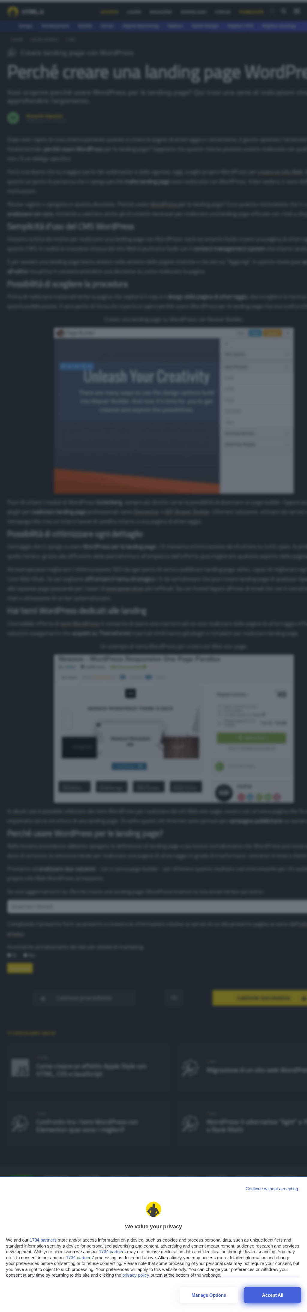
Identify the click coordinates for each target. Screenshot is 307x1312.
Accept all (272, 1295)
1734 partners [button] (43, 1239)
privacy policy (135, 1275)
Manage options (209, 1295)
